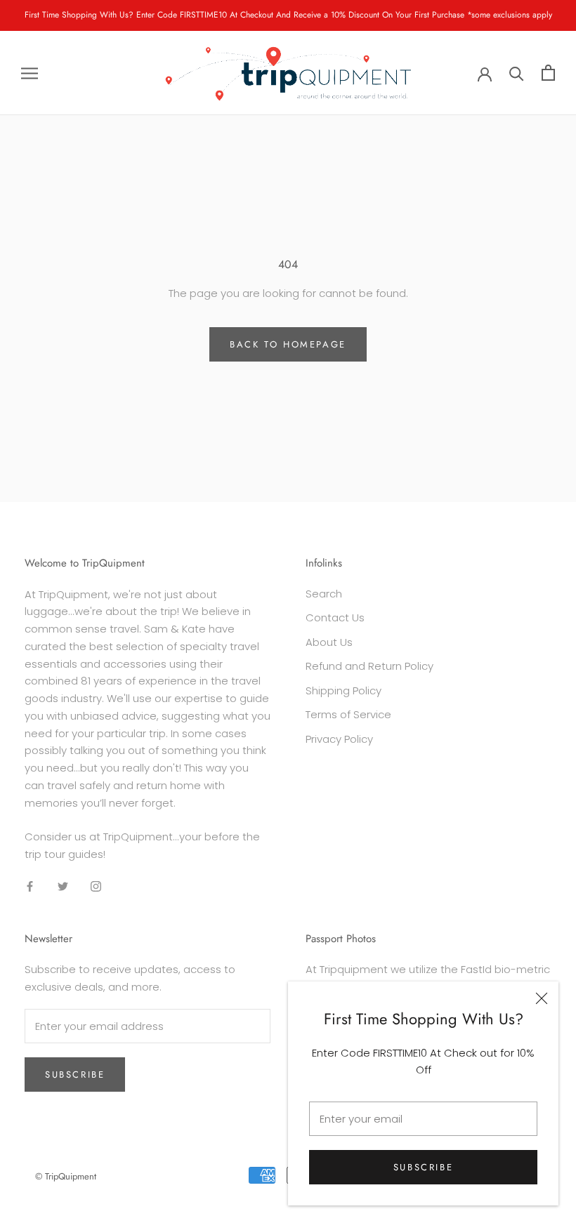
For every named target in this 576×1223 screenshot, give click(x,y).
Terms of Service (348, 714)
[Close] (541, 998)
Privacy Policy (339, 739)
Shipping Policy (343, 690)
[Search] (516, 72)
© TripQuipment (65, 1176)
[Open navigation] (29, 73)
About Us (329, 642)
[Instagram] (96, 886)
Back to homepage (288, 344)
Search (324, 593)
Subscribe (423, 1167)
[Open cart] (548, 73)
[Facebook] (30, 886)
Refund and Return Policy (369, 666)
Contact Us (335, 617)
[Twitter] (63, 886)
